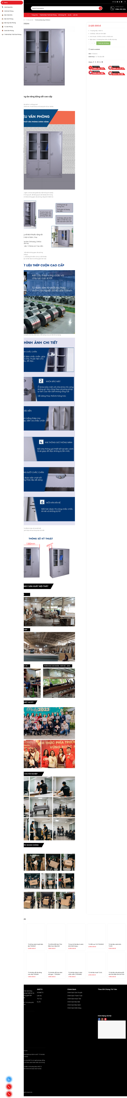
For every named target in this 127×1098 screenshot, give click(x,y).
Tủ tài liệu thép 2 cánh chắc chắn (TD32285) (75, 973)
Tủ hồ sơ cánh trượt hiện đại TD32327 (35, 945)
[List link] (51, 992)
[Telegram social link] (122, 2)
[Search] (100, 8)
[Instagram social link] (102, 1019)
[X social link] (115, 2)
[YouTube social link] (105, 1019)
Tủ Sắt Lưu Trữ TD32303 (96, 944)
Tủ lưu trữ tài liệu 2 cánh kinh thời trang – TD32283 (75, 946)
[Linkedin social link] (119, 2)
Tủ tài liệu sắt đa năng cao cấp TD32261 (35, 973)
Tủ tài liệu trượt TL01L (95, 972)
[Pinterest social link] (117, 2)
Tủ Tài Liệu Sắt (29, 20)
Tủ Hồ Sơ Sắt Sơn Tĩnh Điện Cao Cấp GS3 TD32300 (55, 946)
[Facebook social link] (113, 2)
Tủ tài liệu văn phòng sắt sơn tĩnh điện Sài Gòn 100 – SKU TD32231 (116, 974)
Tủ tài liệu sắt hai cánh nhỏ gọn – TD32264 (55, 973)
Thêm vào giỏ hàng (103, 43)
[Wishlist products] (125, 2)
